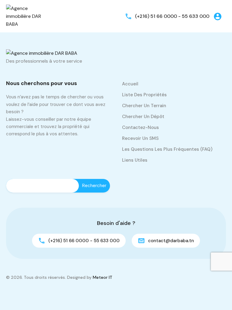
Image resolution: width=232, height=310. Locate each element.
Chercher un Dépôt (143, 117)
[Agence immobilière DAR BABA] (24, 16)
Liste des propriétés (144, 95)
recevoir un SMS (140, 138)
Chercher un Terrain (144, 106)
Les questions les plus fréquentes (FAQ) (167, 149)
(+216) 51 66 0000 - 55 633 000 (172, 16)
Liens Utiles (134, 160)
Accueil (130, 84)
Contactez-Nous (140, 127)
